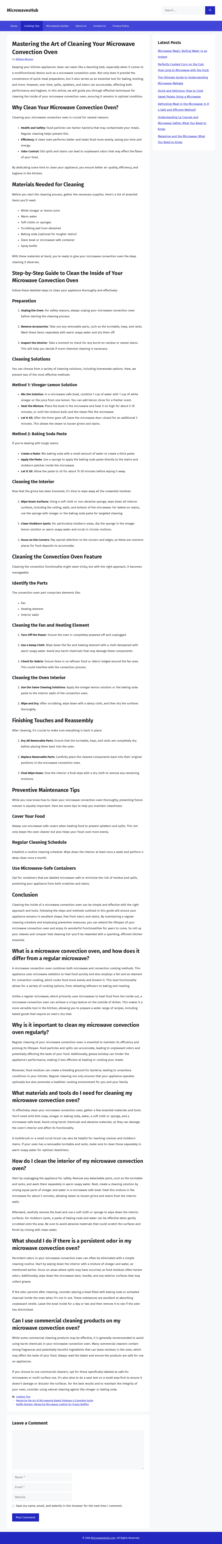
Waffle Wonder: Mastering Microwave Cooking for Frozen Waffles (52, 1404)
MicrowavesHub (22, 10)
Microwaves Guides (57, 26)
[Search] (210, 10)
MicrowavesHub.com (103, 1537)
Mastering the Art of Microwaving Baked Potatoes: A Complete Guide (54, 1400)
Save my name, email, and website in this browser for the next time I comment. (69, 1506)
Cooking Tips (31, 26)
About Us (81, 26)
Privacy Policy (121, 26)
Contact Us (99, 26)
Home (13, 26)
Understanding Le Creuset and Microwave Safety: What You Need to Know (182, 123)
